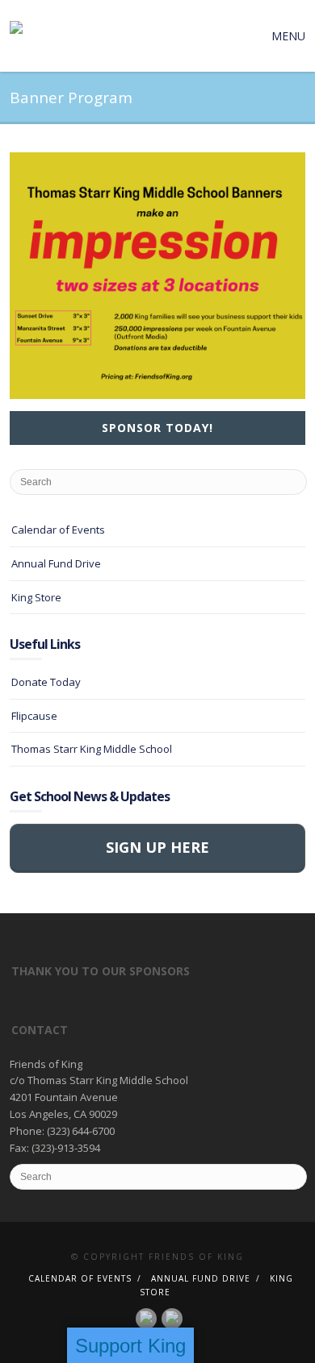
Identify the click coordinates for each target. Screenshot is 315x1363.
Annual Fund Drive (56, 563)
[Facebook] (146, 1317)
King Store (36, 597)
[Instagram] (172, 1317)
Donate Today (46, 682)
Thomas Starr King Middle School (91, 749)
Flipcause (34, 716)
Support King (130, 1346)
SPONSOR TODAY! (157, 427)
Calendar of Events (58, 529)
